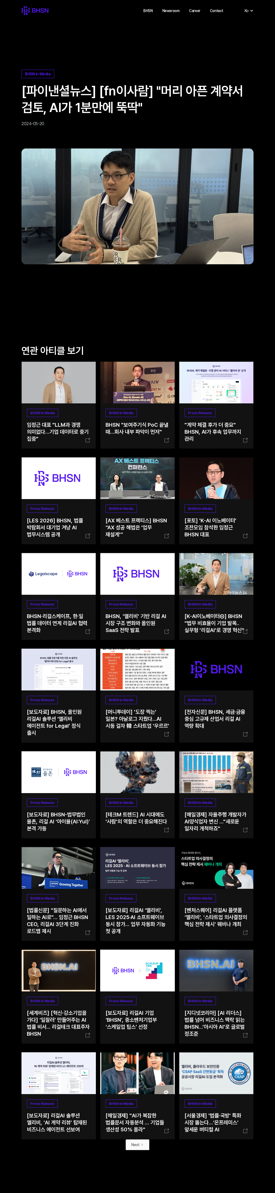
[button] (148, 10)
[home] (34, 10)
